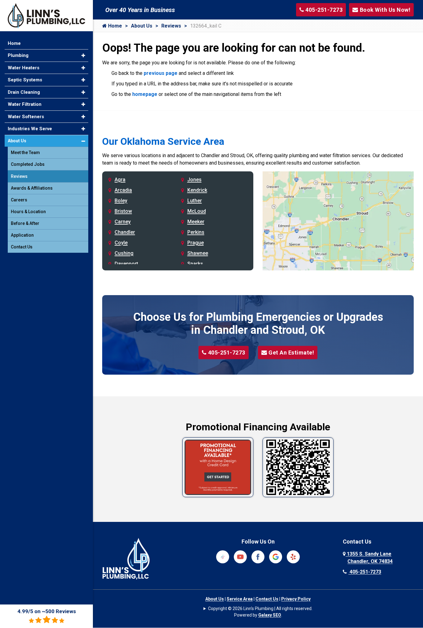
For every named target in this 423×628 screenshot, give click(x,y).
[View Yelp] (293, 556)
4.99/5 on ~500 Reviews (46, 611)
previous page (160, 73)
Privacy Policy (296, 598)
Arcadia (123, 190)
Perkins (195, 232)
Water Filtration (24, 104)
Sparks (195, 264)
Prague (195, 243)
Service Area (240, 598)
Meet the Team (25, 152)
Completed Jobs (28, 164)
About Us (141, 26)
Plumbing (18, 55)
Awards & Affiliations (32, 188)
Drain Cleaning (24, 92)
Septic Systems (25, 80)
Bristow (123, 211)
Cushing (124, 253)
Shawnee (197, 253)
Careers (19, 199)
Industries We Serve (30, 128)
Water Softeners (26, 116)
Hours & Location (28, 211)
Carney (123, 222)
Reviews (171, 26)
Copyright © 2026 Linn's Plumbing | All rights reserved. (260, 608)
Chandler (125, 232)
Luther (194, 201)
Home (114, 26)
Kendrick (197, 190)
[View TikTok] (222, 556)
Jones (194, 180)
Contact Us (266, 598)
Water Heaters (23, 68)
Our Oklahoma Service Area (163, 141)
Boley (121, 201)
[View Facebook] (257, 556)
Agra (120, 180)
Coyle (121, 243)
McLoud (196, 211)
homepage (144, 94)
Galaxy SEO (269, 615)
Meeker (195, 222)
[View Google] (275, 556)
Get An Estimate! (291, 352)
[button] (83, 55)
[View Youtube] (240, 556)
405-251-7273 (226, 352)
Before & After (25, 223)
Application (22, 235)
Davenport (126, 264)
